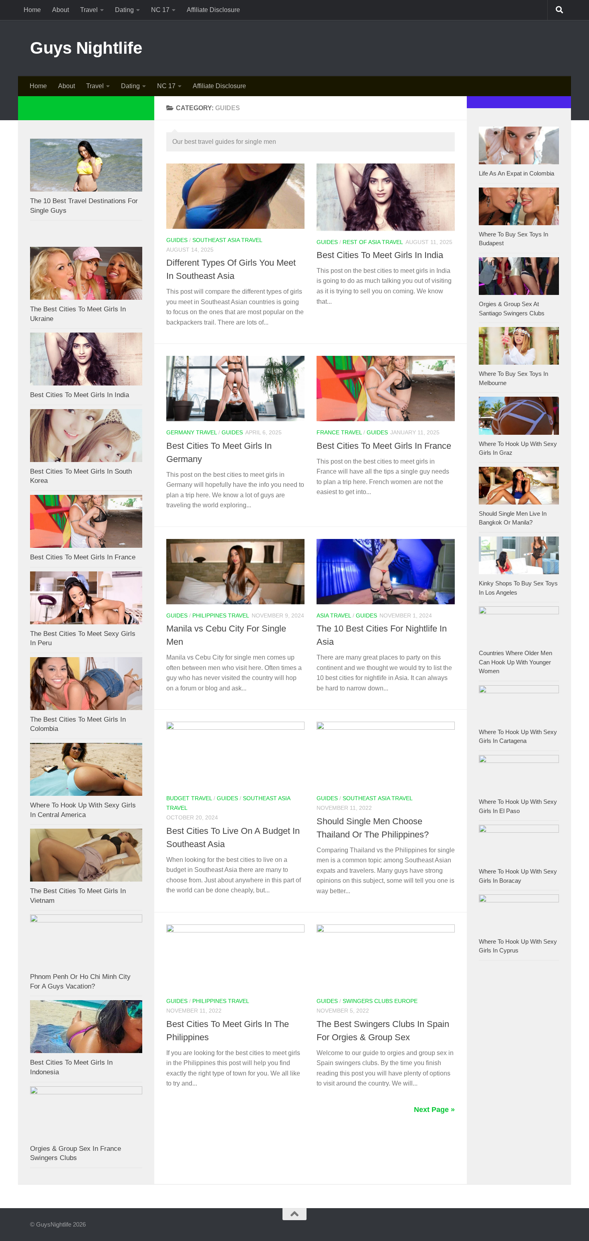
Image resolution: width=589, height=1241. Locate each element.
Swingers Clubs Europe (380, 1001)
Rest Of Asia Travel (373, 242)
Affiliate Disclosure (213, 9)
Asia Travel (334, 615)
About (60, 9)
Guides (177, 240)
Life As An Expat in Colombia (516, 173)
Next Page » (434, 1110)
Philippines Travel (220, 615)
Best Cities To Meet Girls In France (384, 446)
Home (32, 9)
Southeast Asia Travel (227, 240)
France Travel (339, 432)
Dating (124, 9)
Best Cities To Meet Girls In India (380, 255)
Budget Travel (189, 798)
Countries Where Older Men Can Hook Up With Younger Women (515, 662)
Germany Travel (191, 432)
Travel (89, 9)
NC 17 (160, 9)
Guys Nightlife (86, 47)
